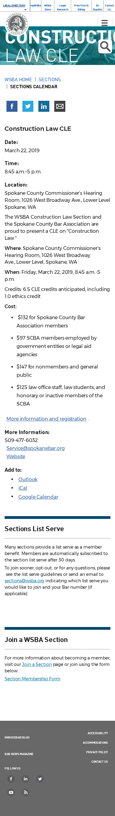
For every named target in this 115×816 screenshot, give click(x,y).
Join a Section (37, 664)
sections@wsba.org (24, 581)
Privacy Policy (97, 752)
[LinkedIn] (26, 779)
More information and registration (46, 419)
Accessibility (98, 733)
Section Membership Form (32, 679)
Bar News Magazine (19, 754)
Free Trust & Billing (81, 7)
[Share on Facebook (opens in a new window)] (12, 106)
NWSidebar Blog (17, 737)
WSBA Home (18, 79)
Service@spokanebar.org (35, 448)
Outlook (27, 479)
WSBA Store (48, 7)
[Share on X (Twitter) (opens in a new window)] (28, 106)
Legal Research (62, 7)
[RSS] (26, 792)
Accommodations (95, 742)
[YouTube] (11, 792)
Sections (50, 79)
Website (15, 456)
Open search (105, 46)
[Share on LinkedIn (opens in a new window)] (44, 106)
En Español (97, 7)
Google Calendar (38, 497)
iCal (22, 488)
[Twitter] (40, 779)
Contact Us (109, 7)
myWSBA (35, 5)
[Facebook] (11, 779)
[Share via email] (60, 106)
